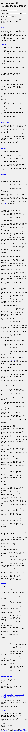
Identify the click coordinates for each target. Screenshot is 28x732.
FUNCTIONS (4, 174)
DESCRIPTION (5, 122)
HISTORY (3, 711)
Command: (3, 9)
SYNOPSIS (4, 44)
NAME (2, 27)
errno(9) (4, 696)
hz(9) (23, 357)
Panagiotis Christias (22, 730)
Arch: (22, 12)
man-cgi (15, 730)
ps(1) (5, 203)
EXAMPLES (4, 584)
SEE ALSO (4, 692)
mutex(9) (19, 696)
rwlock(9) (4, 698)
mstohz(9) (12, 360)
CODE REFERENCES (6, 676)
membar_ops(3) (19, 695)
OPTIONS (3, 148)
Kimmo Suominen (4, 730)
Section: (3, 12)
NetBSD (24, 729)
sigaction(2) (8, 695)
